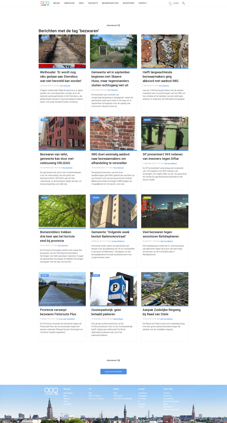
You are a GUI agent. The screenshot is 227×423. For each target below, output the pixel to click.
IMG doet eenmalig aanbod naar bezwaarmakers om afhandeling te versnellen (110, 158)
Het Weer (67, 404)
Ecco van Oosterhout (67, 319)
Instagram (142, 396)
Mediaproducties (110, 3)
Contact (142, 3)
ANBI (165, 404)
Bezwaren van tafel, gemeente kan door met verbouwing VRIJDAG (57, 158)
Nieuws (56, 3)
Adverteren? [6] (113, 360)
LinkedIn (141, 404)
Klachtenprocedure (171, 401)
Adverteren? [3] (113, 25)
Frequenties (168, 398)
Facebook (142, 393)
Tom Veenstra (65, 86)
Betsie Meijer (118, 319)
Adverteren (128, 3)
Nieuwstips (68, 393)
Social (141, 389)
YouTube (142, 398)
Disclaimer (167, 407)
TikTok (141, 407)
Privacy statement (171, 410)
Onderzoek (69, 3)
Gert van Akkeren (170, 163)
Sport (66, 401)
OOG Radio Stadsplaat (122, 398)
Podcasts (93, 3)
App (65, 396)
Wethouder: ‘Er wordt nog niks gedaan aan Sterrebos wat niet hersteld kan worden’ (61, 76)
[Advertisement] (113, 16)
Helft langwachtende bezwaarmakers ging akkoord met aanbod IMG (160, 76)
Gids (90, 393)
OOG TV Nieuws (95, 396)
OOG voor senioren (96, 398)
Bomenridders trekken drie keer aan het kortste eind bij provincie (57, 236)
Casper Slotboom (118, 241)
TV (90, 389)
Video (81, 3)
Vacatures (167, 396)
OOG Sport (117, 396)
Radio (116, 389)
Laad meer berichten (113, 372)
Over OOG (168, 389)
